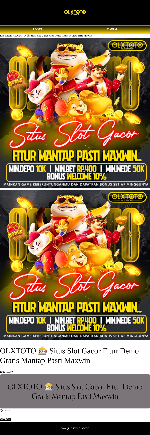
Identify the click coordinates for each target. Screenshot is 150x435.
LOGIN (37, 29)
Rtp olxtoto (6, 36)
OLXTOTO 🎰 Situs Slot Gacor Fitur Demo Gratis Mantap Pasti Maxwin (52, 36)
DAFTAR (112, 29)
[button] (5, 419)
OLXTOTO (84, 428)
